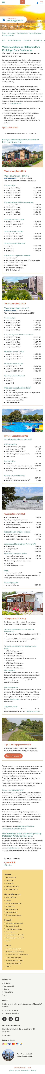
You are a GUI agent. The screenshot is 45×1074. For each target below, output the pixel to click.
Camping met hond (12, 926)
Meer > (8, 941)
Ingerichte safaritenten (13, 903)
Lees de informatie (12, 756)
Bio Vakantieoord (12, 889)
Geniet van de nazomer (13, 949)
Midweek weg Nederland (14, 923)
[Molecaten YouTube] (17, 1019)
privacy (11, 1070)
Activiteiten (38, 40)
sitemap (33, 1070)
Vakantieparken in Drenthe (15, 935)
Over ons (7, 983)
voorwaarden (25, 1070)
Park (3, 40)
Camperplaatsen (11, 912)
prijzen (17, 1070)
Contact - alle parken (11, 1010)
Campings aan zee (12, 932)
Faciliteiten (27, 40)
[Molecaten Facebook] (4, 1019)
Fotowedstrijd (8, 992)
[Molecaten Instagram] (11, 1019)
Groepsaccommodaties (13, 915)
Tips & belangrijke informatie (17, 744)
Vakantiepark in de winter (14, 961)
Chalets (8, 900)
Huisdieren (9, 883)
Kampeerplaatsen (12, 909)
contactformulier (13, 848)
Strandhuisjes (10, 906)
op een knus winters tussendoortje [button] (20, 133)
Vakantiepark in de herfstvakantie (17, 955)
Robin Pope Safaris (12, 886)
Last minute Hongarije (13, 963)
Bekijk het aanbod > (33, 711)
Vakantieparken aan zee (14, 929)
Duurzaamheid (9, 986)
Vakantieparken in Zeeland (15, 938)
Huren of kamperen (14, 40)
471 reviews (8, 865)
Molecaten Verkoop (11, 687)
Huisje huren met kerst (13, 958)
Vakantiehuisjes (11, 897)
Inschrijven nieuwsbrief (12, 1013)
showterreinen (16, 103)
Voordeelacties (11, 877)
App (5, 995)
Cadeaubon (10, 880)
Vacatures (7, 1035)
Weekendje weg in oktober (15, 952)
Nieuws (6, 989)
